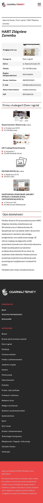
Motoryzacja (7, 375)
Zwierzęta (6, 452)
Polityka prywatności (12, 314)
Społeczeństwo (8, 416)
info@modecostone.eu (32, 85)
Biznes (4, 334)
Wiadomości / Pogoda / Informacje (16, 441)
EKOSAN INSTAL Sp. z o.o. (13, 171)
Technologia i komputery (12, 436)
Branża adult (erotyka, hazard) (14, 339)
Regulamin (6, 319)
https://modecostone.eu (24, 270)
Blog (4, 310)
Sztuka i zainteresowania (12, 431)
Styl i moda (6, 426)
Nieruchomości (8, 380)
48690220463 (28, 80)
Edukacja (5, 349)
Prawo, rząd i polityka (10, 390)
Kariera (5, 370)
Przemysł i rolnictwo (10, 395)
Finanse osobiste (9, 354)
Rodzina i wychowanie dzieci (13, 411)
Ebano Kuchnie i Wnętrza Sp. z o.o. (16, 125)
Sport (4, 421)
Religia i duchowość (10, 405)
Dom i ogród (28, 59)
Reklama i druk (8, 400)
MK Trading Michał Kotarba (13, 148)
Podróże (5, 385)
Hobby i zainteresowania (12, 359)
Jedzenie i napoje (9, 364)
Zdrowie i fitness (8, 446)
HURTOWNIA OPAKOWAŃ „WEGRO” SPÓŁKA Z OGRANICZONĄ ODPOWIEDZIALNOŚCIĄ (18, 196)
